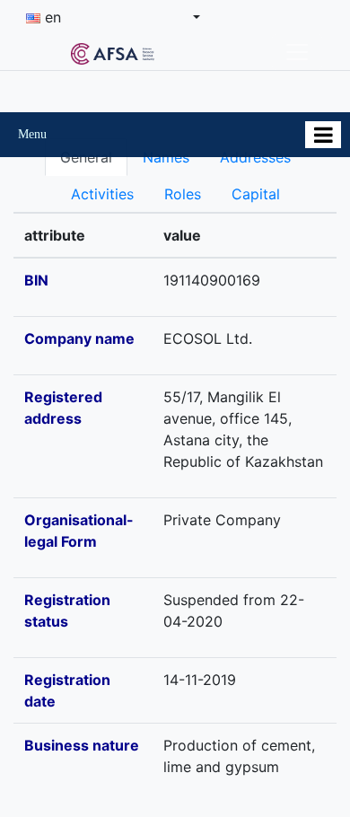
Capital (256, 194)
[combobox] (113, 17)
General (86, 157)
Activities (102, 194)
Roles (182, 194)
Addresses (255, 157)
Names (166, 157)
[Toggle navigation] (297, 52)
